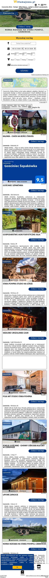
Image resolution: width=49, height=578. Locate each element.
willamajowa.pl (24, 2)
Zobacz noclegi (37, 141)
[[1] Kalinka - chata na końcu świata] (24, 122)
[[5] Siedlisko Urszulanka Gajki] (24, 319)
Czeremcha (6, 114)
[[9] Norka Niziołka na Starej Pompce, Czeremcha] (24, 530)
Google (31, 555)
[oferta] (8, 132)
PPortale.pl (2, 577)
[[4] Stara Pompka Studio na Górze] (24, 270)
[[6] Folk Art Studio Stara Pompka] (24, 382)
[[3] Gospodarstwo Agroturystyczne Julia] (24, 221)
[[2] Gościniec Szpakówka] (24, 171)
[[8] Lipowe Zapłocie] (24, 481)
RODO (11, 564)
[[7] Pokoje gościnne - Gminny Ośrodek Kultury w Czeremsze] (24, 432)
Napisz (46, 577)
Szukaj (24, 71)
